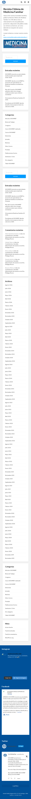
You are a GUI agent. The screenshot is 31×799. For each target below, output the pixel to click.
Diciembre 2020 (9, 513)
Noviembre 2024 (10, 354)
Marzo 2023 (8, 420)
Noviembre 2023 (9, 392)
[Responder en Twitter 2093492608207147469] (9, 779)
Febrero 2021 (8, 506)
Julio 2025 (8, 330)
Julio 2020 (8, 530)
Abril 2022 (8, 458)
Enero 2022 (8, 468)
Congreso (8, 125)
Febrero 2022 (9, 465)
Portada (7, 149)
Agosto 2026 (8, 285)
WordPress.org (9, 637)
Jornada (7, 139)
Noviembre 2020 (10, 517)
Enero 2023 (8, 427)
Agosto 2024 (8, 364)
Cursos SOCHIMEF (10, 132)
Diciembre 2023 (9, 389)
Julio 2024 (8, 368)
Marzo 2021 (8, 503)
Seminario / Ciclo (10, 156)
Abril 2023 (8, 416)
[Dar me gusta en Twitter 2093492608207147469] (15, 779)
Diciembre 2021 (9, 472)
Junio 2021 (8, 492)
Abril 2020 (8, 541)
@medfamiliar (20, 754)
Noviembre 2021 (9, 475)
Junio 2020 (8, 534)
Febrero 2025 (9, 344)
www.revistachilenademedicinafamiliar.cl (15, 37)
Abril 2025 (8, 337)
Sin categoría (9, 160)
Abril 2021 (8, 499)
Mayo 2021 (8, 496)
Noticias (7, 143)
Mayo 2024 (8, 375)
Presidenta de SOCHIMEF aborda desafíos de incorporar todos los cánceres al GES (14, 104)
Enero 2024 (8, 385)
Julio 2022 (8, 447)
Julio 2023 (8, 406)
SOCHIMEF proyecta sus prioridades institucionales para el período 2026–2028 (15, 75)
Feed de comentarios (11, 634)
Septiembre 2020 (10, 523)
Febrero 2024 (9, 382)
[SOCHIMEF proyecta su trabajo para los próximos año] (15, 667)
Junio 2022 (8, 451)
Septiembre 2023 (10, 399)
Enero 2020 (8, 551)
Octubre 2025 (9, 319)
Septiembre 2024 (10, 361)
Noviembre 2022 (9, 434)
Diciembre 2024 (9, 350)
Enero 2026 (8, 309)
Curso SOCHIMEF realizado (12, 129)
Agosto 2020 (8, 527)
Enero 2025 (8, 347)
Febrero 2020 (9, 548)
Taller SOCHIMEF (10, 163)
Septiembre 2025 (10, 323)
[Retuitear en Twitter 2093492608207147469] (12, 779)
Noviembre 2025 (9, 316)
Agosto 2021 (8, 485)
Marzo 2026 (8, 302)
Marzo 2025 (8, 340)
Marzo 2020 (8, 544)
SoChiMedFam (12, 754)
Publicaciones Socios (11, 153)
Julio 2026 (8, 288)
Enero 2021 (8, 510)
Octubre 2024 (9, 357)
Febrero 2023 (9, 423)
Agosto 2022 (8, 444)
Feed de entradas (10, 631)
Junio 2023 (8, 409)
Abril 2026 (8, 299)
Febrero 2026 (9, 306)
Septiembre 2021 (10, 482)
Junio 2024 (8, 371)
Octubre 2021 (9, 479)
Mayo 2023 (8, 413)
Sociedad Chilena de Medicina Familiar (15, 692)
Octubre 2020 (9, 520)
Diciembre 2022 (9, 430)
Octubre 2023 (9, 395)
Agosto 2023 (8, 402)
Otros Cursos (8, 146)
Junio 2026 (8, 292)
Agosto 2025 (8, 326)
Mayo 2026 (8, 295)
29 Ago (9, 756)
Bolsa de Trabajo (10, 122)
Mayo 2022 (8, 454)
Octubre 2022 (9, 437)
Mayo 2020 (8, 537)
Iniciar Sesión (9, 627)
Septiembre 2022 (10, 440)
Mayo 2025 (8, 333)
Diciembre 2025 (9, 312)
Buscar (15, 61)
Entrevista (8, 136)
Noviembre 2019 (9, 558)
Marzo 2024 (8, 378)
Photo (7, 714)
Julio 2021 (8, 489)
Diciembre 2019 (9, 555)
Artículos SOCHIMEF (10, 118)
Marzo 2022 (8, 461)
